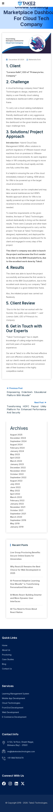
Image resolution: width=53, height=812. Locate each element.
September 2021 (18, 513)
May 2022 (15, 490)
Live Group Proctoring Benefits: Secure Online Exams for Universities (25, 555)
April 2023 (15, 458)
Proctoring (6, 655)
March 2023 (16, 461)
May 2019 (15, 523)
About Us (6, 650)
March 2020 (16, 517)
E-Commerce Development (14, 717)
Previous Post (26, 391)
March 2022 (16, 497)
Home (4, 645)
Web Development (10, 712)
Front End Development (12, 707)
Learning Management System (15, 693)
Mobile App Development (13, 698)
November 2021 (17, 507)
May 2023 (15, 454)
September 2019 (18, 520)
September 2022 (18, 477)
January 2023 (17, 464)
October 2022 (17, 474)
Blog (4, 664)
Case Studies (8, 659)
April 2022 (15, 494)
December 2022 (18, 467)
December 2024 (18, 438)
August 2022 (16, 481)
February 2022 (17, 500)
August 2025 (16, 434)
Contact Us (7, 669)
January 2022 (17, 504)
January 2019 (17, 527)
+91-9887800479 (15, 758)
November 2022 (18, 471)
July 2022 (15, 484)
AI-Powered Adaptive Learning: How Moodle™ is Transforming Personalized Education (25, 583)
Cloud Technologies (11, 703)
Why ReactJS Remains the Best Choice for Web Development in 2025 (25, 569)
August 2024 (16, 444)
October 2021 (16, 510)
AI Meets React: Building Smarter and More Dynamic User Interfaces (26, 598)
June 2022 (15, 487)
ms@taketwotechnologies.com (21, 751)
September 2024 (18, 441)
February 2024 (17, 448)
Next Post (26, 407)
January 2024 (17, 451)
